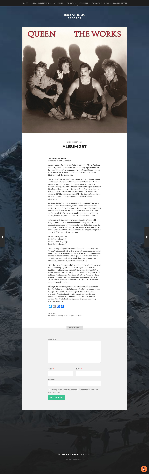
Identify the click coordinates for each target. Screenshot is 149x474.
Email (78, 369)
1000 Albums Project (74, 16)
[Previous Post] (2, 237)
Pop (67, 316)
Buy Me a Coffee (120, 3)
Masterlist (58, 3)
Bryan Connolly (57, 316)
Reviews (53, 313)
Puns (106, 3)
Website (51, 379)
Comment (52, 339)
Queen (73, 316)
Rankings (84, 3)
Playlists (96, 3)
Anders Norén (79, 459)
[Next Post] (146, 237)
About (25, 3)
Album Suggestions (40, 3)
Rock (79, 316)
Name (51, 369)
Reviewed (71, 3)
